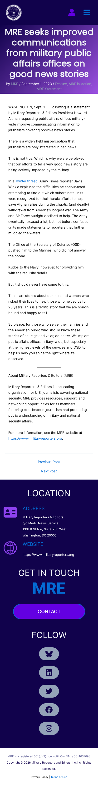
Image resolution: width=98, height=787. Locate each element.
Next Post (49, 471)
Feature (61, 84)
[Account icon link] (72, 12)
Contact (49, 611)
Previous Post (49, 462)
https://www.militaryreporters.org (35, 438)
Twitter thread (26, 181)
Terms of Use (59, 777)
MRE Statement (49, 89)
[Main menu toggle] (86, 12)
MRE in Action (80, 84)
